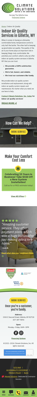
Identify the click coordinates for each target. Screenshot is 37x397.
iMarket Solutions (11, 376)
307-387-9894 (18, 392)
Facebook (16, 333)
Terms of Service (20, 353)
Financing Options (18, 17)
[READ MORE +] (9, 103)
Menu (4, 395)
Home (4, 26)
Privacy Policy (12, 353)
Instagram (21, 333)
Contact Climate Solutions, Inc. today (17, 96)
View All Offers (17, 196)
